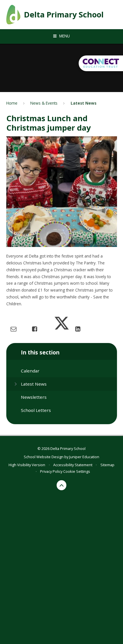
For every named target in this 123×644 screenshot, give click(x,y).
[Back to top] (62, 485)
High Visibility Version (27, 464)
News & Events (43, 103)
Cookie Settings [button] (76, 471)
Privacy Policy (51, 471)
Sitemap (107, 464)
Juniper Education (84, 456)
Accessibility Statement (72, 464)
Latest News (83, 103)
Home (11, 103)
